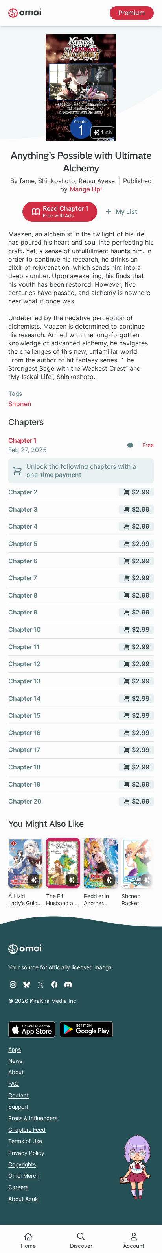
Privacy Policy (26, 1153)
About (16, 1072)
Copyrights (22, 1164)
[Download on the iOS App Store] (31, 1029)
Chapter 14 (24, 698)
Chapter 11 (23, 647)
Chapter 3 (22, 509)
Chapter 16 (24, 733)
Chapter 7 (22, 578)
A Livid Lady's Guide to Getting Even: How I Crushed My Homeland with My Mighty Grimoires (24, 900)
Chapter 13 (24, 681)
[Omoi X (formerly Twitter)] (40, 984)
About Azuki (23, 1199)
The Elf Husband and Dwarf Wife (62, 900)
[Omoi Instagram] (13, 984)
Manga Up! (86, 189)
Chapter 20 (24, 801)
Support (18, 1107)
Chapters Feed (27, 1130)
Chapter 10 (24, 629)
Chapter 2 (22, 492)
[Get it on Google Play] (86, 1029)
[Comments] (130, 445)
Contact (18, 1095)
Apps (14, 1049)
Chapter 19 (24, 784)
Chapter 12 (24, 664)
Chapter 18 (24, 767)
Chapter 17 (24, 750)
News (15, 1061)
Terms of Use (25, 1141)
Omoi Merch (23, 1176)
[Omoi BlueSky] (26, 984)
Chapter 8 (22, 595)
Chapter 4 (22, 526)
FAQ (13, 1083)
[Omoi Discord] (68, 984)
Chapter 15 (24, 715)
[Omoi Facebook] (54, 984)
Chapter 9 (22, 612)
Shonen (19, 404)
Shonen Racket (131, 900)
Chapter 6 (22, 561)
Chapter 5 (22, 544)
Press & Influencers (32, 1118)
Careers (18, 1187)
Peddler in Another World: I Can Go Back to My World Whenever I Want (99, 900)
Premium (131, 13)
